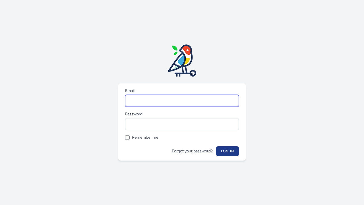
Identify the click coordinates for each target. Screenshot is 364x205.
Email (130, 90)
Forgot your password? (192, 151)
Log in (227, 151)
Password (133, 114)
